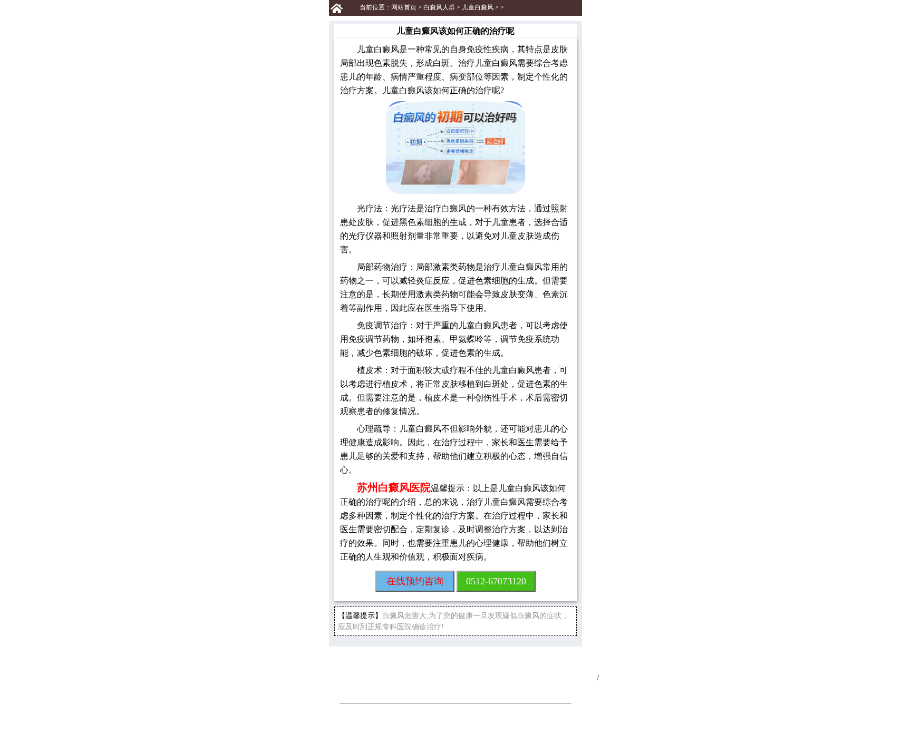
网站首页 (403, 7)
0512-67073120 (496, 581)
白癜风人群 (439, 7)
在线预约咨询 (414, 581)
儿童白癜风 (477, 7)
